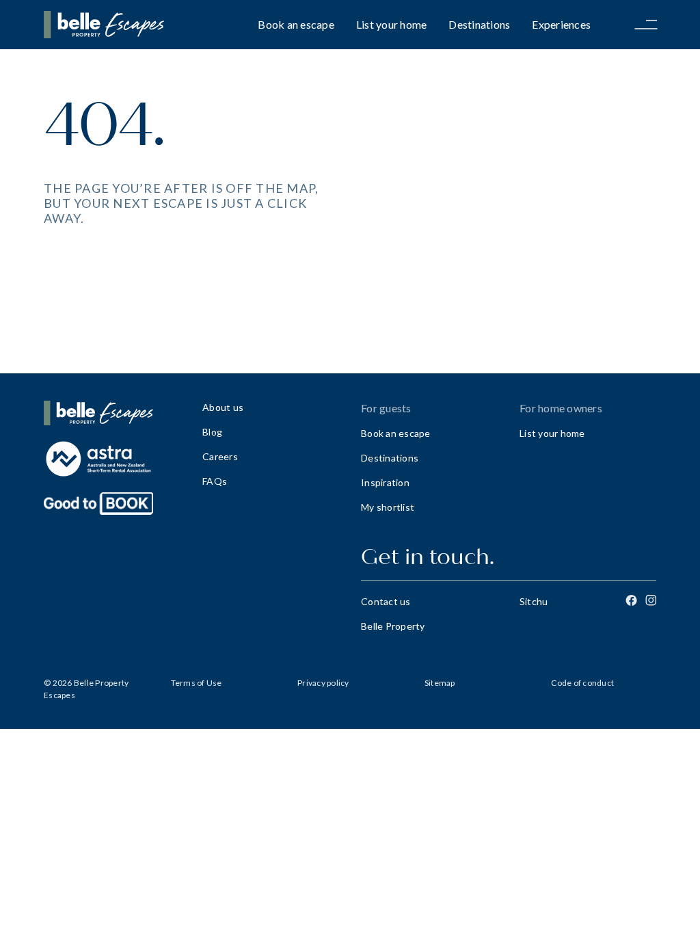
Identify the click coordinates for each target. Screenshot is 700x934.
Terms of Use (196, 683)
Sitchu (534, 601)
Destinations (479, 24)
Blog (212, 432)
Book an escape (296, 24)
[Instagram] (650, 600)
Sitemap (440, 683)
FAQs (214, 481)
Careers (220, 456)
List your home (391, 24)
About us (222, 407)
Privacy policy (323, 683)
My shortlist (387, 507)
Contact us (386, 601)
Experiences (561, 24)
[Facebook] (631, 600)
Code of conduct (582, 683)
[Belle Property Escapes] (112, 413)
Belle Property (393, 626)
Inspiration (385, 482)
